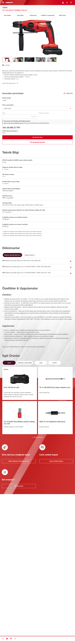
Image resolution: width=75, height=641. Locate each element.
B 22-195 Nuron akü (11, 387)
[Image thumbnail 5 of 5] (52, 59)
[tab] (7, 15)
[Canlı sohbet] (11, 639)
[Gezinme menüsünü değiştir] (3, 3)
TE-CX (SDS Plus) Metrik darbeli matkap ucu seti (19, 423)
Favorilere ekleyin (38, 142)
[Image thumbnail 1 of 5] (7, 59)
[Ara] (71, 3)
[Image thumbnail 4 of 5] (40, 59)
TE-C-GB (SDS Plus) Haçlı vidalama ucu (54, 387)
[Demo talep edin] (7, 639)
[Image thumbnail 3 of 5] (29, 59)
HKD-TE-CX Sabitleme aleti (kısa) (52, 422)
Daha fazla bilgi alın (8, 83)
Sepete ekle (39, 137)
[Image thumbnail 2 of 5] (18, 59)
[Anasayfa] (9, 3)
